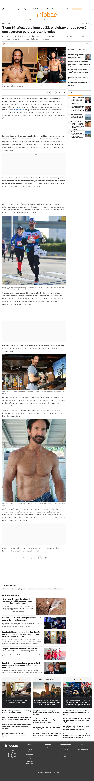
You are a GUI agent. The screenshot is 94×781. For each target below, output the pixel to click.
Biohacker (31, 589)
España (49, 9)
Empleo (47, 747)
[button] (2, 9)
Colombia (42, 9)
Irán (64, 19)
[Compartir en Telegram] (59, 92)
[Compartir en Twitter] (53, 92)
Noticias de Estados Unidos (55, 589)
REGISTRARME (77, 9)
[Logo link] (47, 14)
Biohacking (6, 589)
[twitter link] (12, 753)
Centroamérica (66, 9)
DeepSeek (44, 19)
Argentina (26, 9)
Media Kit (65, 759)
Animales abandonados (52, 19)
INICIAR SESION (88, 9)
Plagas (60, 19)
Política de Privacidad (83, 749)
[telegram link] (12, 756)
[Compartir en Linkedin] (56, 92)
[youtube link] (8, 756)
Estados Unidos (35, 9)
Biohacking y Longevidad (18, 589)
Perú (59, 9)
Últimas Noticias (29, 763)
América (30, 747)
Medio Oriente (37, 19)
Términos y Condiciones (83, 747)
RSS (30, 766)
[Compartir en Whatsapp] (46, 92)
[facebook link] (8, 753)
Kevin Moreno (12, 43)
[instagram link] (15, 753)
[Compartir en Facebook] (49, 92)
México (54, 9)
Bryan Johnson (19, 110)
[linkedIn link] (15, 756)
